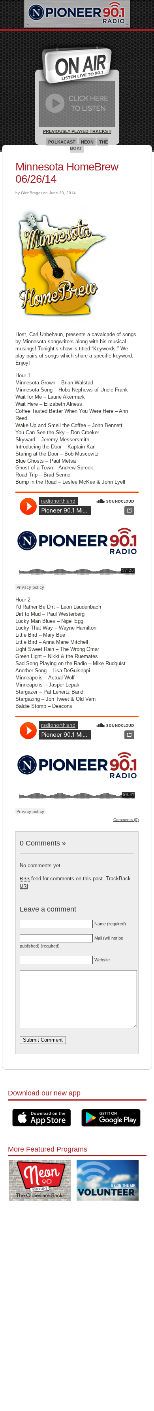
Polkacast (61, 142)
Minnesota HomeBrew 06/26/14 (66, 173)
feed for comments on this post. (62, 878)
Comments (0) (126, 819)
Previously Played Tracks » (77, 131)
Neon (87, 142)
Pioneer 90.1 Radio (77, 14)
